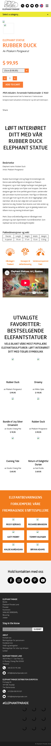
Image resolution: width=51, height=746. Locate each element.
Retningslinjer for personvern (13, 640)
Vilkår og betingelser (10, 645)
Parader (6, 607)
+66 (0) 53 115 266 (14, 668)
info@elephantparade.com (17, 673)
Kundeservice (8, 643)
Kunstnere (6, 610)
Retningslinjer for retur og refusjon (15, 648)
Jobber (5, 617)
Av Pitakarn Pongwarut (16, 51)
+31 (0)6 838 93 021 (14, 691)
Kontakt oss (7, 637)
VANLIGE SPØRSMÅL (10, 612)
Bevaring (6, 615)
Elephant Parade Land (11, 604)
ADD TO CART (12, 84)
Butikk (5, 602)
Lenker (5, 651)
